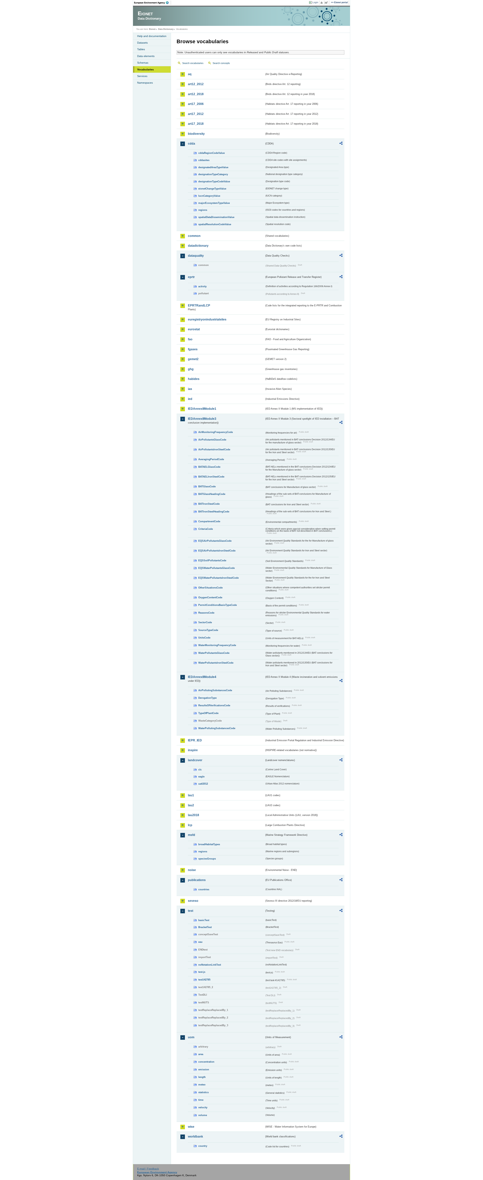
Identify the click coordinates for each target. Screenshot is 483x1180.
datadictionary (198, 245)
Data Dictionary (165, 29)
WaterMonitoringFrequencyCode (217, 645)
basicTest (203, 920)
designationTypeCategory (213, 174)
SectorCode (205, 622)
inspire (193, 750)
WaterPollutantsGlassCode (213, 653)
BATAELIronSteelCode (211, 476)
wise (191, 1126)
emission (203, 1069)
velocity (202, 1107)
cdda (191, 143)
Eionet (152, 29)
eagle (201, 776)
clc (200, 769)
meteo (201, 1084)
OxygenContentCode (210, 597)
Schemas (142, 62)
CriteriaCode (205, 529)
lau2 (191, 805)
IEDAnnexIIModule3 (202, 418)
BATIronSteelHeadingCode (213, 511)
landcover (195, 760)
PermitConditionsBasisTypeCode (217, 605)
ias (190, 389)
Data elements (146, 56)
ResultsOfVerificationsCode (214, 705)
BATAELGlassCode (209, 466)
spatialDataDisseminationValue (216, 217)
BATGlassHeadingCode (211, 494)
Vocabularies (145, 69)
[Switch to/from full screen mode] (327, 3)
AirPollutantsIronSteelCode (214, 449)
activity (202, 286)
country (202, 1146)
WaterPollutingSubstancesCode (216, 728)
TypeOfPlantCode (208, 713)
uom (191, 1037)
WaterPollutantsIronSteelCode (215, 662)
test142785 (204, 979)
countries (203, 889)
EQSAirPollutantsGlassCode (215, 540)
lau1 (191, 795)
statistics (203, 1092)
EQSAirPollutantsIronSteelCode (216, 550)
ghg (191, 369)
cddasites (203, 160)
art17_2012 (196, 114)
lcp (190, 825)
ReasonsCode (206, 612)
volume (202, 1115)
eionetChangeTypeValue (212, 188)
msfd (191, 834)
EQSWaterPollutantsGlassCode (216, 568)
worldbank (195, 1136)
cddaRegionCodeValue (211, 153)
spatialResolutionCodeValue (214, 224)
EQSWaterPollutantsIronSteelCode (218, 577)
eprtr (191, 277)
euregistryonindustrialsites (207, 319)
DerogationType (207, 697)
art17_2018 (196, 123)
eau (200, 941)
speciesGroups (207, 858)
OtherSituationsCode (210, 587)
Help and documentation (151, 36)
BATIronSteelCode (209, 503)
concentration (206, 1061)
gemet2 (193, 359)
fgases (193, 349)
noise (192, 870)
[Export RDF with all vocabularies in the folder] (340, 144)
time (200, 1099)
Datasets (142, 42)
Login (315, 2)
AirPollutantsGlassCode (212, 439)
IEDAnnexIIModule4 (202, 677)
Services (142, 76)
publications (197, 880)
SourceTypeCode (208, 630)
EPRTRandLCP (199, 305)
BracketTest (205, 927)
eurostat (194, 329)
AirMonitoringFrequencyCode (215, 432)
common (194, 235)
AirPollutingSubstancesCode (215, 690)
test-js (201, 971)
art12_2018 (196, 94)
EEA (152, 3)
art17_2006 (196, 104)
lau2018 (193, 815)
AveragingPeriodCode (211, 459)
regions (202, 210)
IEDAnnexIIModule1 (202, 408)
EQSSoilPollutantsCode (212, 560)
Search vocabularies (192, 63)
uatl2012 (203, 783)
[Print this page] (322, 3)
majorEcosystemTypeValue (214, 203)
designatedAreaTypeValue (213, 167)
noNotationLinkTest (209, 964)
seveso (193, 900)
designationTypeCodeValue (214, 181)
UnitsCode (204, 637)
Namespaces (145, 82)
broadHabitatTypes (209, 844)
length (202, 1077)
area (200, 1054)
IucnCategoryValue (209, 195)
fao (190, 339)
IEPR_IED (195, 740)
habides (193, 378)
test (190, 910)
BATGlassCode (207, 486)
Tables (141, 49)
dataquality (196, 255)
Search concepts (221, 63)
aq (190, 74)
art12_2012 (196, 84)
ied (190, 399)
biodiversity (196, 133)
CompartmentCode (209, 521)
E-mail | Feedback (148, 1168)
